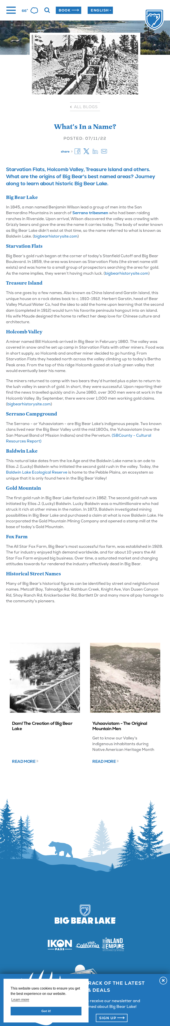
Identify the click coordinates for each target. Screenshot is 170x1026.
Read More (23, 761)
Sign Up (107, 1018)
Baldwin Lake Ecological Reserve (36, 472)
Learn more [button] (20, 999)
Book (65, 10)
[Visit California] (85, 944)
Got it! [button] (46, 1011)
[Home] (146, 20)
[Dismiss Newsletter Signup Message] (163, 980)
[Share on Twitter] (86, 151)
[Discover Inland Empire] (113, 944)
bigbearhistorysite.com (55, 236)
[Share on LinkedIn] (95, 151)
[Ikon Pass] (57, 945)
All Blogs (86, 106)
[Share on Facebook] (77, 151)
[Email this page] (104, 151)
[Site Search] (47, 10)
